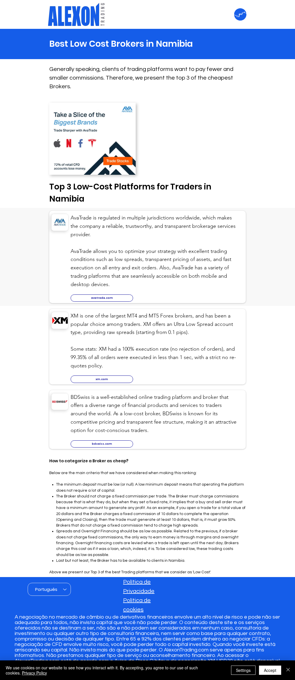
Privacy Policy (34, 673)
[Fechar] (288, 670)
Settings (243, 670)
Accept (270, 670)
